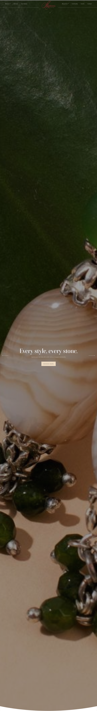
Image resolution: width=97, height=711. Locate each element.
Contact (89, 3)
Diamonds (48, 364)
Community (75, 3)
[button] (8, 3)
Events (82, 3)
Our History (24, 3)
